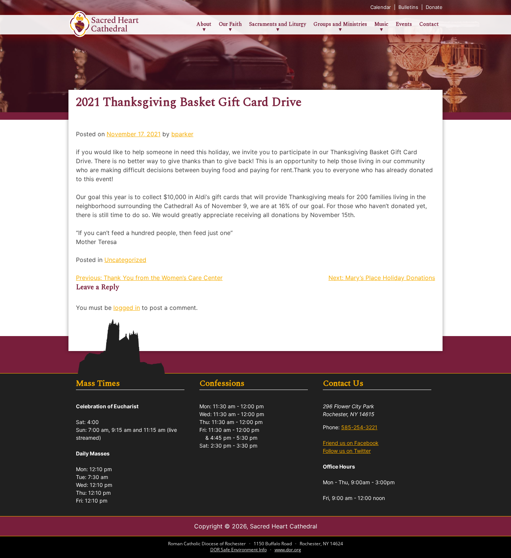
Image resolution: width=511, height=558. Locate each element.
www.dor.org (288, 549)
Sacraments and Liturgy (277, 24)
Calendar (381, 7)
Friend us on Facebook (351, 443)
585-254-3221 (359, 427)
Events (404, 24)
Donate (434, 7)
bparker (182, 134)
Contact (429, 24)
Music (381, 24)
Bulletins (409, 7)
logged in (126, 307)
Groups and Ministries (340, 24)
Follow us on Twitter (347, 451)
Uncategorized (125, 259)
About (203, 24)
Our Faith (230, 24)
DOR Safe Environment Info (238, 549)
